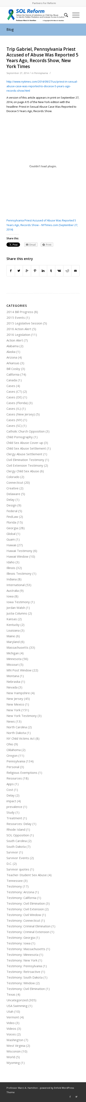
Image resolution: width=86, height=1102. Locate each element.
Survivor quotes (17, 869)
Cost (9, 789)
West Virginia (15, 1045)
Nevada (12, 687)
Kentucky (13, 625)
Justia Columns (16, 613)
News (10, 721)
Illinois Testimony (19, 573)
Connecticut (14, 482)
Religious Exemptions (21, 772)
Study (10, 812)
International (15, 585)
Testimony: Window (20, 983)
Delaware (13, 494)
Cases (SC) (14, 425)
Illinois (10, 568)
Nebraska (13, 681)
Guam (10, 539)
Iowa (10, 596)
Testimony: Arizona (20, 892)
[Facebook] (70, 1097)
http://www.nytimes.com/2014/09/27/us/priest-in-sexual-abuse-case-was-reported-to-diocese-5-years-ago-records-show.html (42, 86)
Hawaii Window (17, 556)
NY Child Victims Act (20, 738)
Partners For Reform (44, 3)
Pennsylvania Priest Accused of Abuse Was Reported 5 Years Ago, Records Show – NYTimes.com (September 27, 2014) (42, 224)
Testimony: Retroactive (23, 971)
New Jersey (14, 698)
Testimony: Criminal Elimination (28, 926)
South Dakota (16, 846)
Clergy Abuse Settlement (24, 454)
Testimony (14, 886)
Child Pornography (19, 437)
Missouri (12, 664)
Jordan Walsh (15, 607)
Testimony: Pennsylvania (24, 966)
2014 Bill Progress (19, 312)
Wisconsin (13, 1051)
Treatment (14, 818)
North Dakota (16, 733)
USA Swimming (17, 1006)
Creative (12, 488)
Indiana (11, 579)
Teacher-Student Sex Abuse (26, 875)
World (10, 1057)
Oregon (12, 755)
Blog (10, 29)
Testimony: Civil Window (23, 915)
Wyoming (13, 1062)
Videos (11, 1028)
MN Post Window (19, 670)
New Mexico (15, 704)
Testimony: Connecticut (23, 920)
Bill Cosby (13, 369)
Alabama (12, 346)
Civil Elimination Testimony (25, 460)
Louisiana (13, 630)
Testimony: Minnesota (22, 954)
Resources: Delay (19, 824)
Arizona (11, 357)
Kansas (11, 619)
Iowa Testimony (18, 602)
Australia (12, 590)
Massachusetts (17, 647)
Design (11, 505)
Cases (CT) (14, 391)
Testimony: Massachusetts (25, 949)
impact (11, 801)
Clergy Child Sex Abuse (22, 471)
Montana (12, 676)
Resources (14, 778)
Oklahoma (13, 750)
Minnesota (14, 659)
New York (13, 710)
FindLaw (12, 516)
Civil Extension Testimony (24, 465)
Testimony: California (21, 898)
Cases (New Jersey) (20, 414)
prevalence (14, 807)
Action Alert (14, 340)
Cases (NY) (14, 420)
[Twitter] (76, 1097)
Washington (14, 1040)
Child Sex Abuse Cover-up (24, 443)
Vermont (12, 1017)
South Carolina (16, 841)
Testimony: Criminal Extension (27, 932)
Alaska (10, 351)
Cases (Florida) (17, 403)
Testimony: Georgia (20, 937)
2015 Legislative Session (24, 323)
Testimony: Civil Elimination (25, 903)
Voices (11, 1034)
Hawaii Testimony (19, 551)
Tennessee (14, 880)
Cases (10, 386)
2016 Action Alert (18, 329)
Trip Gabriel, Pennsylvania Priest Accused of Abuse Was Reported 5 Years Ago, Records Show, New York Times (42, 57)
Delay (10, 499)
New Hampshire (18, 693)
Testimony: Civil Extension (25, 909)
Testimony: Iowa (18, 943)
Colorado (12, 477)
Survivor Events (17, 858)
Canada (11, 380)
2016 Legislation (18, 334)
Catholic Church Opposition (25, 431)
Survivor (12, 852)
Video (10, 1023)
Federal (11, 511)
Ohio (9, 744)
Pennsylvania (41, 73)
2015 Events (15, 317)
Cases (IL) (13, 408)
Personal (12, 767)
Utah (9, 1011)
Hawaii (11, 545)
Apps (10, 784)
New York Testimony (21, 716)
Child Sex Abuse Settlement (26, 448)
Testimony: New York (21, 960)
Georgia (12, 528)
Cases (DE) (14, 397)
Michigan (12, 653)
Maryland (13, 642)
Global (10, 534)
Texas (10, 994)
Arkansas (12, 363)
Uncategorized (17, 1000)
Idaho (10, 562)
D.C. (9, 863)
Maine (10, 636)
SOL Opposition (17, 835)
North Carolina (16, 727)
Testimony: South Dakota (24, 977)
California (12, 374)
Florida (11, 522)
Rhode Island (15, 829)
